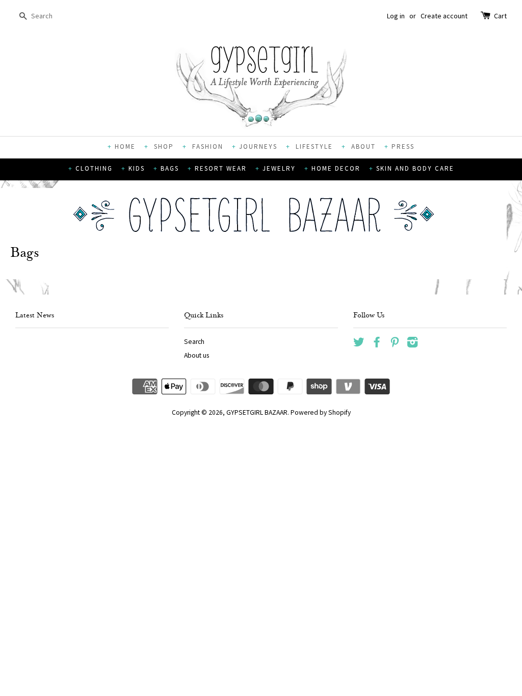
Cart (500, 15)
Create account (444, 15)
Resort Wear (221, 168)
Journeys (258, 146)
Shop (162, 146)
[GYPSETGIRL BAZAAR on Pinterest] (394, 344)
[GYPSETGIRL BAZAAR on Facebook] (376, 344)
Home (125, 146)
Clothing (94, 168)
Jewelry (279, 168)
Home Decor (335, 168)
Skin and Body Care (415, 168)
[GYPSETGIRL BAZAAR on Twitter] (358, 344)
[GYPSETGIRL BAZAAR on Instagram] (412, 344)
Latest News (34, 315)
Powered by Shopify (321, 412)
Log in (396, 15)
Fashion (206, 146)
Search (194, 341)
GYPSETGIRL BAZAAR (257, 412)
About (362, 146)
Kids (136, 168)
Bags (170, 168)
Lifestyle (313, 146)
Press (403, 146)
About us (196, 355)
